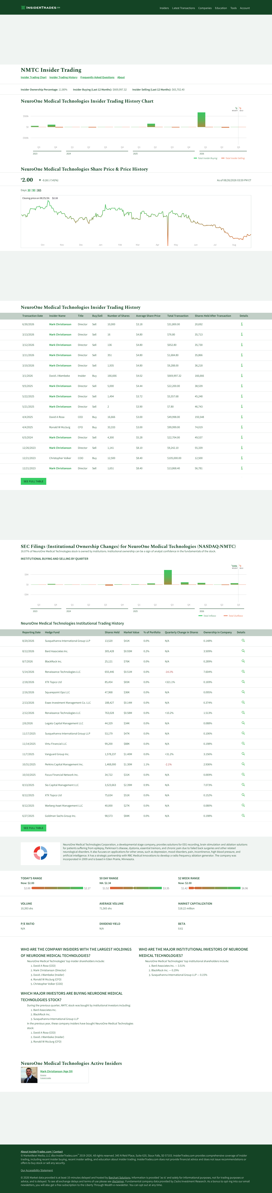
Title (80, 316)
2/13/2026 (28, 703)
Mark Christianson (60, 325)
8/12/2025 (28, 795)
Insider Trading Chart (33, 78)
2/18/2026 (28, 682)
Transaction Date (32, 316)
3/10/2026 (28, 366)
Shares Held (112, 633)
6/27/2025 (28, 816)
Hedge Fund (52, 633)
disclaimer (118, 1182)
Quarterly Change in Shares (181, 633)
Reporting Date (31, 633)
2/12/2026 (28, 713)
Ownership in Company (218, 633)
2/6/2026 (27, 724)
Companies (205, 8)
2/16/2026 (28, 693)
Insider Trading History (63, 78)
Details (244, 316)
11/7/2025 (28, 754)
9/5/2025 (27, 386)
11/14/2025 (29, 744)
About (121, 78)
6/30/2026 (28, 325)
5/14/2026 (28, 672)
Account (245, 8)
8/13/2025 (28, 785)
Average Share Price (148, 316)
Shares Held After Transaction (213, 316)
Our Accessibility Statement (37, 1171)
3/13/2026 (28, 335)
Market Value (131, 633)
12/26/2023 (29, 448)
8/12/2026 (28, 651)
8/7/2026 (27, 662)
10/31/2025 (29, 765)
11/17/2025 (29, 734)
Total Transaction (177, 316)
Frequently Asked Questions (97, 78)
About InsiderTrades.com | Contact (42, 1152)
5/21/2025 (28, 407)
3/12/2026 (28, 345)
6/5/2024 (27, 438)
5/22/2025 (28, 397)
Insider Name (57, 316)
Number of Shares (119, 316)
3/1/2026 (27, 376)
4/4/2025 (27, 417)
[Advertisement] (115, 39)
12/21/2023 (29, 458)
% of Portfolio (152, 633)
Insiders (164, 8)
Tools (233, 8)
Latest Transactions (183, 8)
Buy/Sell (97, 316)
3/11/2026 (28, 355)
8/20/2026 (28, 641)
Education (221, 8)
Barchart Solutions (119, 1178)
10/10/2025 (29, 775)
